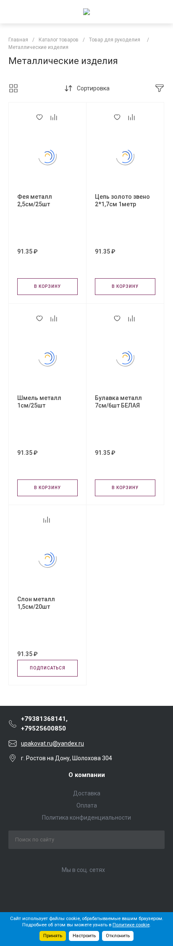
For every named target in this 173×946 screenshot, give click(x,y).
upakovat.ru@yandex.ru (52, 743)
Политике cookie (131, 925)
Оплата (86, 805)
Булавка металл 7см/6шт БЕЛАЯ (118, 402)
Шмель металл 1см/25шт (39, 402)
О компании (86, 775)
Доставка (86, 793)
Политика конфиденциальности (86, 817)
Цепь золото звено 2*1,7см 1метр (122, 200)
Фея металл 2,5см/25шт (34, 200)
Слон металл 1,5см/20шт (36, 603)
